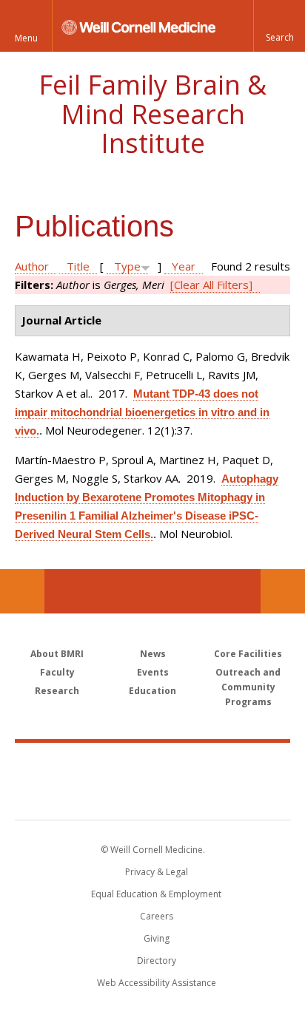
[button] (279, 26)
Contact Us (283, 591)
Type (127, 266)
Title (78, 266)
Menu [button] (26, 38)
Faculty (57, 672)
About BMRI (57, 653)
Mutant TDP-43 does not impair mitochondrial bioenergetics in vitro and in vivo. (142, 412)
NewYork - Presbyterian (153, 796)
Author (32, 266)
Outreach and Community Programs (248, 687)
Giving (157, 938)
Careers (156, 916)
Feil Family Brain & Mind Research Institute (152, 114)
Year (183, 266)
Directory (156, 960)
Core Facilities (248, 653)
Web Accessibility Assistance (156, 982)
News (153, 653)
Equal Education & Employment (156, 894)
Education (152, 690)
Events (153, 672)
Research (57, 690)
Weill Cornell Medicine (152, 765)
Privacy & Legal (156, 872)
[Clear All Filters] (211, 284)
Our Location (22, 591)
